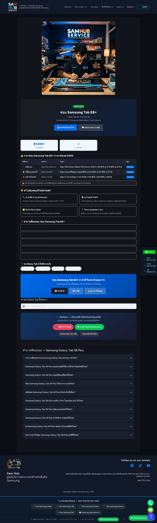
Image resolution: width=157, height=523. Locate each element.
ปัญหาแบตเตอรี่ (31, 256)
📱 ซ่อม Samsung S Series (89, 506)
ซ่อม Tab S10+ (27, 269)
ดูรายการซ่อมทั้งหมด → (56, 306)
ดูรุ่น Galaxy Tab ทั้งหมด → (35, 299)
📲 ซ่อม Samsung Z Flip (65, 506)
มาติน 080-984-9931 (87, 519)
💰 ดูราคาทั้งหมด (95, 291)
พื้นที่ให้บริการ (107, 7)
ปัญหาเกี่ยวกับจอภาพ (33, 249)
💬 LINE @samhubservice (89, 326)
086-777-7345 (51, 519)
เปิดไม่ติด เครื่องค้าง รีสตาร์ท (37, 227)
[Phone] (150, 503)
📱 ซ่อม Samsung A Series (113, 506)
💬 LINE (76, 291)
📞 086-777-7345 (63, 326)
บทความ (120, 7)
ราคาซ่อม (94, 7)
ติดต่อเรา (130, 7)
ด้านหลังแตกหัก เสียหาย (35, 242)
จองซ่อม (130, 167)
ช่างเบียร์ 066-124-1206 (68, 519)
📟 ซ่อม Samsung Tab (66, 512)
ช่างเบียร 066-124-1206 (68, 334)
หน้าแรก (67, 7)
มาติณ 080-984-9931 (89, 334)
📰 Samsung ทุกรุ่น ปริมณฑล (89, 512)
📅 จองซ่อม (59, 291)
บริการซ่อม (79, 7)
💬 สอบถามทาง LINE (91, 127)
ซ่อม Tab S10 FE (43, 269)
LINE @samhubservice (108, 519)
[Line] (150, 510)
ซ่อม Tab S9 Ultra (73, 269)
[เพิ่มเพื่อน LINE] (149, 252)
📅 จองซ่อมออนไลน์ (65, 127)
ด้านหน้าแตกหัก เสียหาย (35, 235)
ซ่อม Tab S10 (58, 269)
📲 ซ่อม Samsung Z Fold (42, 506)
